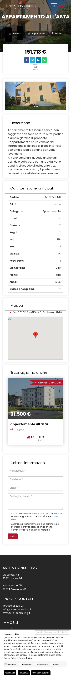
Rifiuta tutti (24, 673)
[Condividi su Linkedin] (38, 60)
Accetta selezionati (40, 673)
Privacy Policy (25, 658)
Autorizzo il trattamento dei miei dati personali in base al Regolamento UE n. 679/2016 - (36, 516)
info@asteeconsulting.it (17, 609)
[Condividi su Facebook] (26, 60)
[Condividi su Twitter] (32, 60)
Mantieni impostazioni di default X (52, 632)
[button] (9, 96)
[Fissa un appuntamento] (35, 66)
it (54, 6)
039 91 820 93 (15, 605)
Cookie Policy (10, 658)
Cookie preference (39, 655)
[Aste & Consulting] (21, 4)
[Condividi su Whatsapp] (44, 60)
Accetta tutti (10, 673)
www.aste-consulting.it (16, 613)
